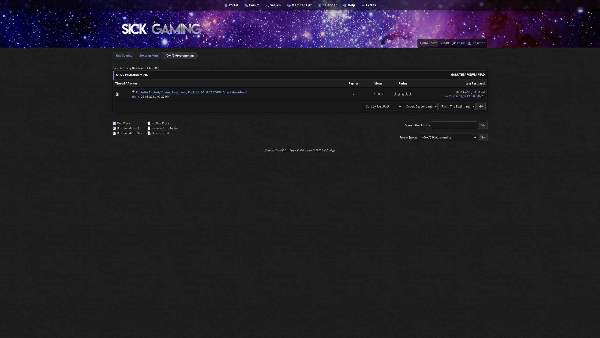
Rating (403, 83)
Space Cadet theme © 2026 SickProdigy (312, 150)
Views (378, 83)
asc (481, 83)
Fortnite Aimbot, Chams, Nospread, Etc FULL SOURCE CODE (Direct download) (191, 92)
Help (351, 5)
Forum (253, 5)
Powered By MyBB (275, 150)
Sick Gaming (124, 55)
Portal (233, 5)
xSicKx (135, 96)
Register (478, 43)
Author (132, 83)
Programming (149, 55)
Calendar (329, 5)
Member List (301, 5)
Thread (120, 83)
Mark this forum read (467, 74)
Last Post (471, 83)
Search (275, 5)
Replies (354, 83)
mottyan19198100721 (470, 96)
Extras (370, 5)
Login (460, 43)
